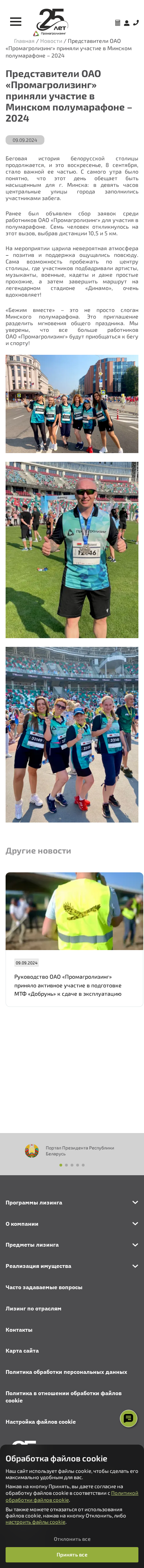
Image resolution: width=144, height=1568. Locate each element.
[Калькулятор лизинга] (117, 24)
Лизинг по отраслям (34, 1308)
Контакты (19, 1329)
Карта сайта (22, 1350)
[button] (60, 1165)
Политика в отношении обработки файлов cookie (64, 1397)
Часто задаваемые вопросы (44, 1287)
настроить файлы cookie (35, 1522)
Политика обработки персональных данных (66, 1371)
